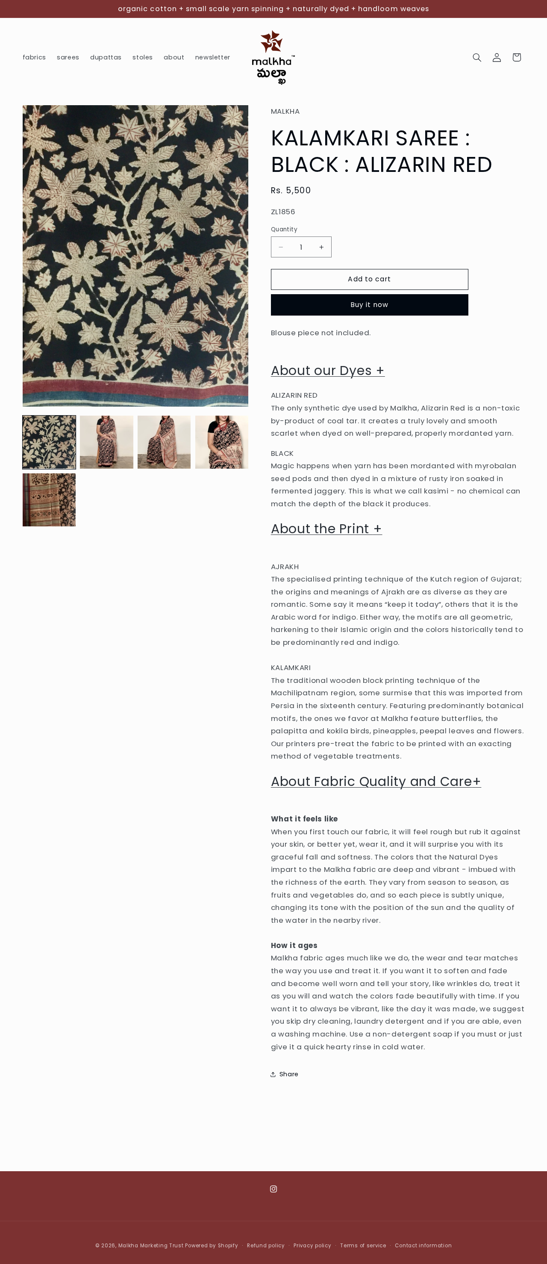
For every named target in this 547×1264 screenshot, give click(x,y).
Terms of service (363, 1245)
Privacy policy (312, 1245)
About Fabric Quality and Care (376, 781)
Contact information (423, 1245)
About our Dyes (328, 370)
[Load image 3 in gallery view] (164, 442)
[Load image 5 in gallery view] (49, 499)
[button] (477, 57)
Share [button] (289, 1074)
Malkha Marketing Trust (151, 1245)
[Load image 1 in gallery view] (49, 442)
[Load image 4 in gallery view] (221, 442)
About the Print (326, 529)
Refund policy (266, 1245)
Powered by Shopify (211, 1245)
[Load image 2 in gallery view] (106, 442)
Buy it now (369, 305)
